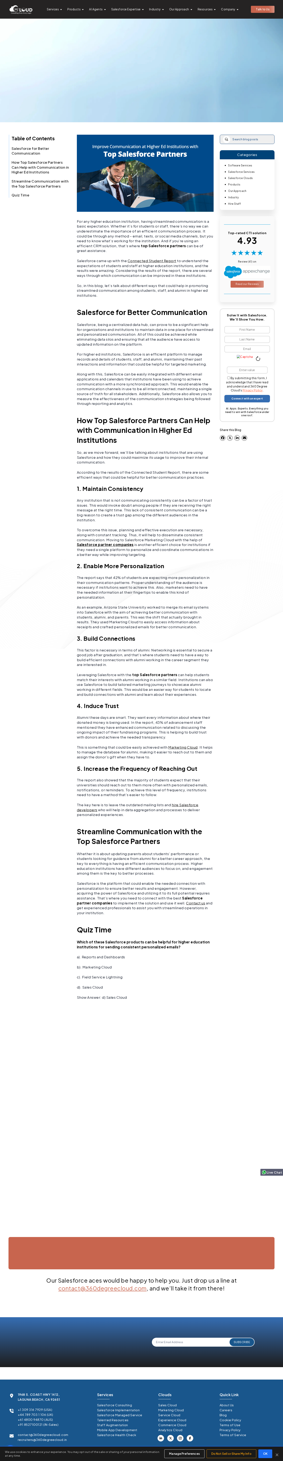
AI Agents (96, 9)
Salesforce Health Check (116, 1435)
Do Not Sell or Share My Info (231, 1453)
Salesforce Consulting (114, 1405)
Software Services (240, 165)
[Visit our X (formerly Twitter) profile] (190, 1438)
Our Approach (179, 9)
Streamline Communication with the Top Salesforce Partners (40, 183)
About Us (227, 1405)
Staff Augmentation (112, 1425)
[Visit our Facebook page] (170, 1438)
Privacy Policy (253, 390)
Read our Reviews (247, 284)
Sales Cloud (167, 1405)
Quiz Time (20, 195)
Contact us (195, 903)
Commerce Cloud (172, 1425)
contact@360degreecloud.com (102, 1288)
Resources (205, 9)
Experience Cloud (172, 1420)
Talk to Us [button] (263, 9)
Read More (29, 1234)
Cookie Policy (230, 1420)
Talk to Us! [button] (233, 1273)
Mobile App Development (117, 1430)
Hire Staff (234, 203)
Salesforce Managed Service (119, 1415)
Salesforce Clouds (240, 178)
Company (228, 9)
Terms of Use (230, 1425)
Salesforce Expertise (126, 9)
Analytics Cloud (170, 1430)
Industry (155, 9)
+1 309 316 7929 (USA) (35, 1409)
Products (74, 9)
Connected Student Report (152, 260)
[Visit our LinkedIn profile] (160, 1438)
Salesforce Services (241, 171)
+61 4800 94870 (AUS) (35, 1419)
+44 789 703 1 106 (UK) (35, 1414)
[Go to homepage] (20, 9)
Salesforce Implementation (118, 1410)
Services (53, 9)
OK (265, 1453)
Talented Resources (113, 1420)
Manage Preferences (184, 1453)
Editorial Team (139, 102)
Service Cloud (169, 1415)
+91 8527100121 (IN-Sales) (38, 1424)
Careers (226, 1410)
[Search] (226, 139)
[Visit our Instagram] (180, 1438)
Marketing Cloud (183, 747)
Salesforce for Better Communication (30, 151)
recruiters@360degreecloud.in (42, 1440)
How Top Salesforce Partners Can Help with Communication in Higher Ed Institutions (40, 167)
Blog (223, 1415)
